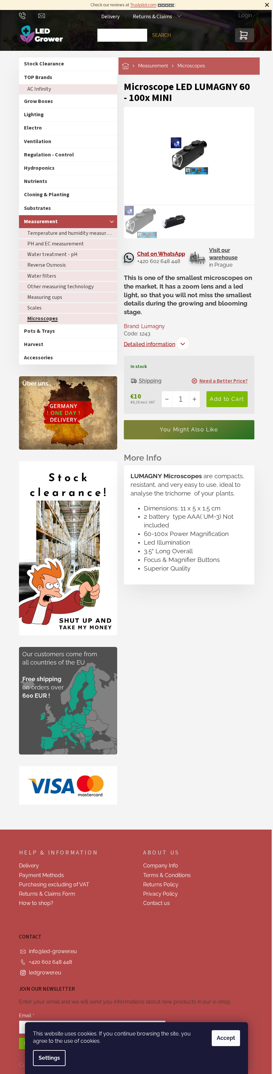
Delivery (110, 16)
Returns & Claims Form (47, 894)
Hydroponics (39, 168)
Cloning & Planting (46, 194)
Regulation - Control (49, 154)
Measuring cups (44, 297)
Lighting (34, 114)
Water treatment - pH (52, 254)
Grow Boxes (38, 101)
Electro (33, 128)
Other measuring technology (60, 286)
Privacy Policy (160, 894)
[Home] (130, 66)
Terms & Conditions (167, 875)
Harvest (33, 344)
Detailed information (149, 344)
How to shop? (36, 903)
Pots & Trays (39, 331)
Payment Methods (41, 875)
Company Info (160, 865)
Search (161, 35)
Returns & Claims (152, 16)
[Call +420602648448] (29, 15)
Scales (34, 308)
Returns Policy (160, 884)
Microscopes (42, 318)
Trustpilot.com (143, 5)
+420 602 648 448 (50, 962)
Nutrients (35, 181)
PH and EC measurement (55, 243)
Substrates (37, 208)
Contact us (156, 903)
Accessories (38, 357)
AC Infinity (39, 89)
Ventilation (37, 141)
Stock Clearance (44, 63)
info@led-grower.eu (53, 951)
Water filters (41, 276)
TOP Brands (38, 77)
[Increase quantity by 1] (194, 399)
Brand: (144, 326)
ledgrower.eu (45, 972)
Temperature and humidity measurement (72, 233)
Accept (226, 1038)
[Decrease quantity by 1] (167, 399)
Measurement (41, 221)
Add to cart (227, 399)
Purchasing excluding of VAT (54, 884)
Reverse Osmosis (46, 265)
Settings (49, 1058)
